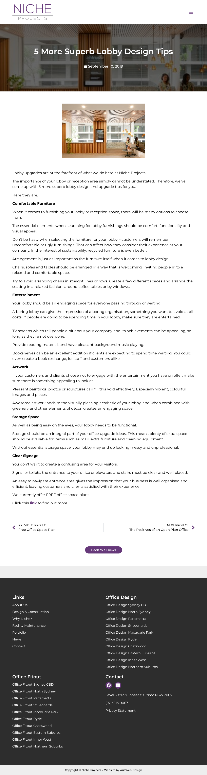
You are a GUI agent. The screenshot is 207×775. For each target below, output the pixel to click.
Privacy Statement (121, 710)
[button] (191, 12)
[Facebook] (109, 685)
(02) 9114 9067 (117, 703)
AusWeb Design (131, 770)
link (33, 503)
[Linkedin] (118, 685)
